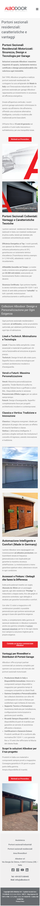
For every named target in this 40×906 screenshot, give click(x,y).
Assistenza (20, 840)
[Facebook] (13, 870)
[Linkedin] (27, 870)
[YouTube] (22, 870)
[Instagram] (17, 870)
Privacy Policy (20, 901)
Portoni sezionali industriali (20, 844)
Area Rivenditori (20, 853)
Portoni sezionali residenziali (20, 849)
